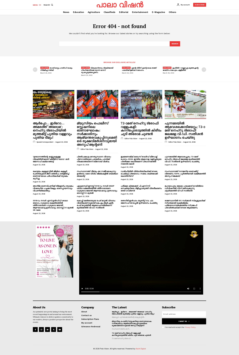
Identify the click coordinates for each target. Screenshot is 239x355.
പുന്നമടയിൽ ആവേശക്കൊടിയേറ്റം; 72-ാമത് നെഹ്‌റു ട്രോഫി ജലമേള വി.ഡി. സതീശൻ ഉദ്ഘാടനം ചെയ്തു (185, 130)
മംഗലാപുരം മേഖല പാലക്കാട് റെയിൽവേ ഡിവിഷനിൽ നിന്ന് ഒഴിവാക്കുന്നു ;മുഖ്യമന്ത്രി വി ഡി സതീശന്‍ (184, 188)
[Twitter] (53, 329)
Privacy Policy (190, 327)
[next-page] (204, 69)
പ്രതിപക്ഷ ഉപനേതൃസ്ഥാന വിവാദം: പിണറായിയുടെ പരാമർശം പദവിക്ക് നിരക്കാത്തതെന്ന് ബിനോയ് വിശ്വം (94, 159)
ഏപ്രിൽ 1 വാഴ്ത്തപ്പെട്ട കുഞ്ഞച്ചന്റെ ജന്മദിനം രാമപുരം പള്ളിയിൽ (180, 69)
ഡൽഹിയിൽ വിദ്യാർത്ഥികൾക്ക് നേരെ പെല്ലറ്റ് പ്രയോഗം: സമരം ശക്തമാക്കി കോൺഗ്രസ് (139, 173)
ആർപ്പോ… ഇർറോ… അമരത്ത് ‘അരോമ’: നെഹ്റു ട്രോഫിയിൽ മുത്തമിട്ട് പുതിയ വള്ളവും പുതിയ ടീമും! (52, 130)
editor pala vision (87, 149)
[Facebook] (35, 329)
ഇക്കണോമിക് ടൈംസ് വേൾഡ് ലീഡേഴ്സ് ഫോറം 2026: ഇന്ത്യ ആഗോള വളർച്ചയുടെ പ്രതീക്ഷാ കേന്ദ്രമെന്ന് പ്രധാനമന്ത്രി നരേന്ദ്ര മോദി (141, 160)
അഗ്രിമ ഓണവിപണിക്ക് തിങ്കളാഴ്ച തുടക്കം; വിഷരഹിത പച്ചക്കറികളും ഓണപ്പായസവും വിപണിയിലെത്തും (53, 188)
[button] (49, 4)
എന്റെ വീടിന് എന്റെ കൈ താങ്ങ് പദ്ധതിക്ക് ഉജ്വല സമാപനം (139, 69)
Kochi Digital (141, 349)
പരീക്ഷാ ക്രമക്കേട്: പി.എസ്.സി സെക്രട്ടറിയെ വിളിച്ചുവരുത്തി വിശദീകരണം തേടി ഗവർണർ (141, 188)
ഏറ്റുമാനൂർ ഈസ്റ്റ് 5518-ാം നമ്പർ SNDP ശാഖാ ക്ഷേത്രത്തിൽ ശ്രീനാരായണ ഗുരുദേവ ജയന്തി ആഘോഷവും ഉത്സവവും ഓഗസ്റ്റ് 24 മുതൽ (97, 189)
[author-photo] (34, 142)
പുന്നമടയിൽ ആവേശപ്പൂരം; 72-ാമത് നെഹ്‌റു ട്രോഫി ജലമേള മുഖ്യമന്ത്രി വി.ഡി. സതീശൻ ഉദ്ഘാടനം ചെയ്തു (182, 159)
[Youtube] (59, 329)
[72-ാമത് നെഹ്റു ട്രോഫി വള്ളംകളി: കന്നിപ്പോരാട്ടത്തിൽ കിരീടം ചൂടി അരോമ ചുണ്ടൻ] (141, 104)
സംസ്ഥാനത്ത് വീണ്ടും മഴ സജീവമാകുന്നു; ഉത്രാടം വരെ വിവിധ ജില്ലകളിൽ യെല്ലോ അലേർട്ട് (97, 173)
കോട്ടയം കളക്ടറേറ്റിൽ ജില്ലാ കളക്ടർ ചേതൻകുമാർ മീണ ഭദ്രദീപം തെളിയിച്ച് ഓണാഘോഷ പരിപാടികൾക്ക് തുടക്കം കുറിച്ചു (51, 175)
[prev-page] (35, 69)
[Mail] (47, 329)
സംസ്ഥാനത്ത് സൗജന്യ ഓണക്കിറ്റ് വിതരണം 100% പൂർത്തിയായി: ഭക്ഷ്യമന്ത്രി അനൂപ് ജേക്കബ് (185, 173)
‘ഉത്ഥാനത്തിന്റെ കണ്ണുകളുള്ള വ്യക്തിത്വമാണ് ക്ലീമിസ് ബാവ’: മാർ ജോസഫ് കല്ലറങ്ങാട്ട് (51, 159)
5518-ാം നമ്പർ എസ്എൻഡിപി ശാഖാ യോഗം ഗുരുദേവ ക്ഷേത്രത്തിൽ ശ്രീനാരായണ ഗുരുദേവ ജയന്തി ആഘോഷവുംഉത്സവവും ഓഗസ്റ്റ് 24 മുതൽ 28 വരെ (53, 205)
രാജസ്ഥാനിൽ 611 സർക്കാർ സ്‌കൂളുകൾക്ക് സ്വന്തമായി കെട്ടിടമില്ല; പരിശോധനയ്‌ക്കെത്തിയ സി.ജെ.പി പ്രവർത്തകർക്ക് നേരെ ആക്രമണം (185, 204)
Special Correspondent (45, 142)
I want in (182, 321)
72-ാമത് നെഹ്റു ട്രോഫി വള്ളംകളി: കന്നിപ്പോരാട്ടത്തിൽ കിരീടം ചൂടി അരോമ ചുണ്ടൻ (141, 128)
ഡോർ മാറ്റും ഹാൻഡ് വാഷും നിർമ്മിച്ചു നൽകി (56, 69)
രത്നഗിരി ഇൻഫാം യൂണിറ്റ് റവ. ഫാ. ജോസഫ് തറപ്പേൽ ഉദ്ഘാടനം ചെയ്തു (139, 201)
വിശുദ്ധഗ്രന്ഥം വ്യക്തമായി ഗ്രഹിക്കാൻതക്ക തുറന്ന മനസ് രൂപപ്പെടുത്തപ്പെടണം (97, 70)
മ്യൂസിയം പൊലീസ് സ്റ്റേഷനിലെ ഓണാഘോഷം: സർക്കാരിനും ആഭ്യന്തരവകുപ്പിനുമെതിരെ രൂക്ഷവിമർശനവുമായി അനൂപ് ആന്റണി (97, 134)
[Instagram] (41, 329)
